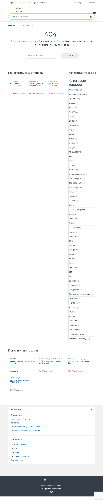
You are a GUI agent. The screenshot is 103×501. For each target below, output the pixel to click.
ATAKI (71, 108)
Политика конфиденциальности (26, 427)
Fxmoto (72, 192)
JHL (70, 130)
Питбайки (73, 299)
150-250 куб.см (75, 179)
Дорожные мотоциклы (79, 294)
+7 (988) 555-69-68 (17, 3)
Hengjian (16, 81)
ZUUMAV (73, 170)
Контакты (15, 423)
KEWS (35, 81)
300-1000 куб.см (76, 183)
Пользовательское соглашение (25, 431)
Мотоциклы (74, 228)
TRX (70, 161)
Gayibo (72, 196)
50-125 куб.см (75, 187)
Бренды (72, 99)
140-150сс (73, 303)
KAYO (71, 134)
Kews (31, 81)
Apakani (72, 103)
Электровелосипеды (78, 339)
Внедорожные (75, 290)
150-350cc (73, 330)
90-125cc (73, 307)
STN (71, 156)
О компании (16, 415)
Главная (11, 26)
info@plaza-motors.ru (38, 3)
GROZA (72, 121)
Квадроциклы (75, 174)
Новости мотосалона (20, 419)
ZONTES (72, 165)
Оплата (14, 448)
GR (11, 81)
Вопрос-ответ (17, 460)
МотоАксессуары (77, 94)
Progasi (72, 147)
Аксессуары (74, 90)
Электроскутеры (76, 334)
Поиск (91, 16)
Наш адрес (78, 3)
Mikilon (72, 143)
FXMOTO (73, 112)
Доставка (15, 452)
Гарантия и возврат (20, 456)
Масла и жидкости (77, 210)
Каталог (91, 3)
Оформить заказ (18, 444)
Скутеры (73, 325)
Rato (71, 205)
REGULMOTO (75, 152)
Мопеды (72, 214)
